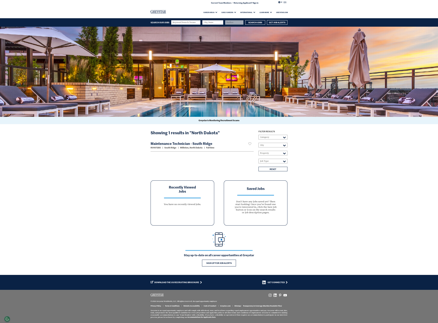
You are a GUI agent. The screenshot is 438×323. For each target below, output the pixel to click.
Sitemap (237, 306)
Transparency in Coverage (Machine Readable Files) (262, 306)
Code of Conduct (210, 306)
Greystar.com (282, 12)
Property (264, 153)
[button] (250, 144)
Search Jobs (255, 22)
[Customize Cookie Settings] (7, 319)
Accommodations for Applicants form (201, 317)
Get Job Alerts (277, 22)
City (262, 145)
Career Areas (208, 12)
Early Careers (227, 12)
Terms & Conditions (172, 306)
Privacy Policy (156, 306)
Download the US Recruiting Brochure (176, 282)
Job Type (264, 161)
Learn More (264, 12)
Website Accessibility (191, 306)
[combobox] (212, 22)
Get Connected (276, 282)
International (246, 12)
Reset (273, 169)
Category (264, 137)
